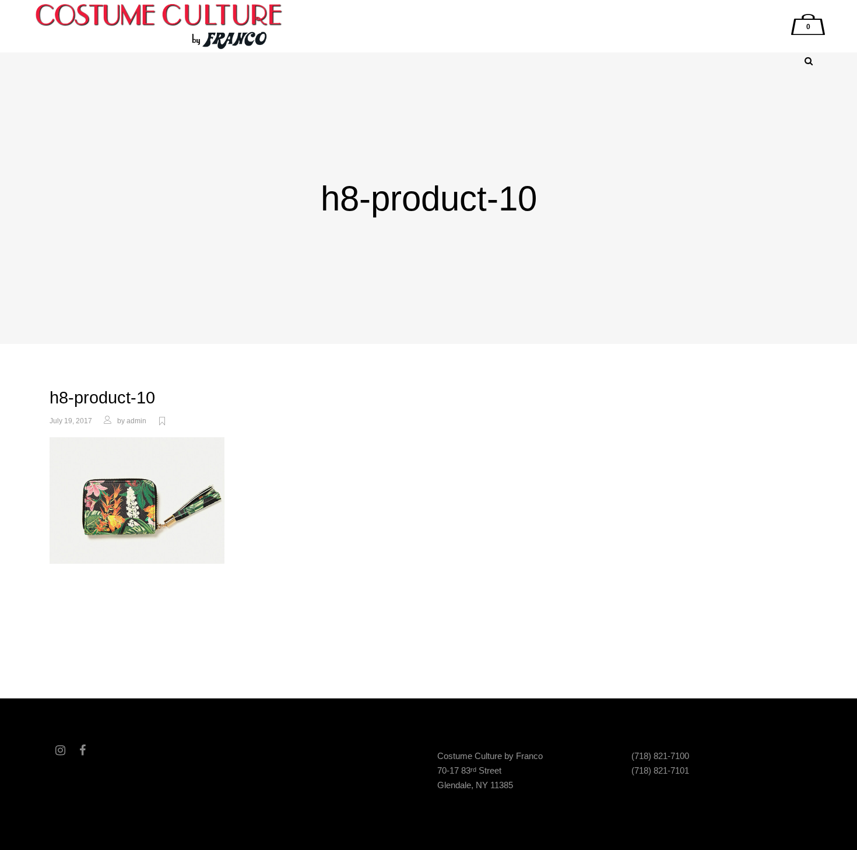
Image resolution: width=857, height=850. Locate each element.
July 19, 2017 (71, 421)
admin (136, 421)
